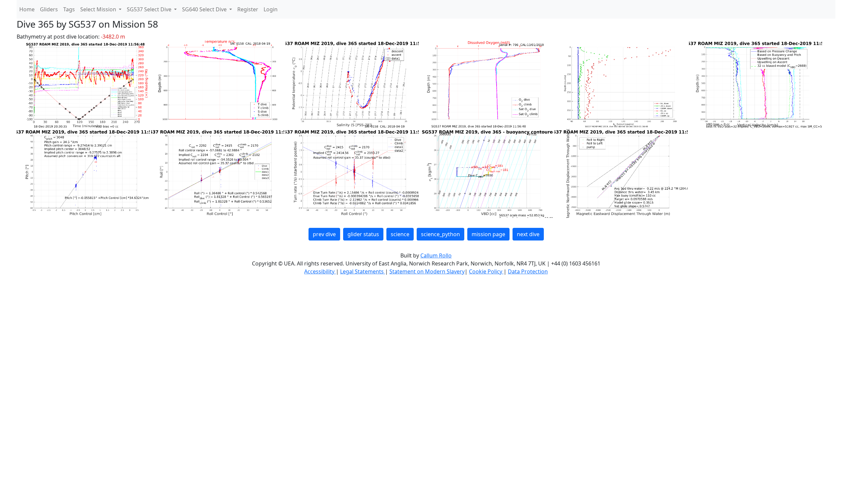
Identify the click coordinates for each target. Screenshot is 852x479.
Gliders (49, 9)
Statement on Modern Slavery (427, 271)
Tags (69, 9)
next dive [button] (528, 234)
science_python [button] (440, 234)
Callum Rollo (436, 255)
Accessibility (320, 271)
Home (27, 9)
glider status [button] (363, 234)
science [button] (400, 234)
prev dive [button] (324, 234)
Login (271, 9)
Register (247, 9)
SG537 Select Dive (150, 9)
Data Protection (528, 271)
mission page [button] (488, 234)
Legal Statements (362, 271)
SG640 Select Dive (205, 9)
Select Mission (98, 9)
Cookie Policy (486, 271)
